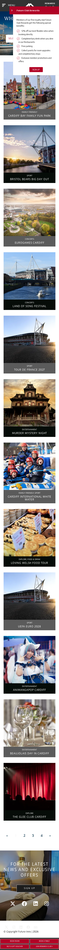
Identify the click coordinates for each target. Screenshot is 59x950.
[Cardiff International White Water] (29, 466)
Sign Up (29, 888)
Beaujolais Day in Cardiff (29, 753)
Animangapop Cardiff (29, 690)
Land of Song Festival (29, 306)
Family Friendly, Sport (29, 493)
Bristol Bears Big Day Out (29, 179)
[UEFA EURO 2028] (29, 596)
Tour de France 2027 (29, 370)
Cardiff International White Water (29, 498)
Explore (29, 813)
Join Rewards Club (43, 946)
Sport (29, 176)
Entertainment (29, 430)
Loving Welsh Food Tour (29, 563)
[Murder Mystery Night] (29, 403)
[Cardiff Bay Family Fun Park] (29, 85)
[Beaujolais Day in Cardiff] (29, 723)
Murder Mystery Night (29, 433)
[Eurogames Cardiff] (29, 212)
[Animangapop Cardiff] (29, 659)
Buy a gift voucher (15, 946)
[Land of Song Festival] (29, 276)
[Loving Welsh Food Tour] (29, 532)
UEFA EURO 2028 (29, 626)
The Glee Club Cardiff (29, 817)
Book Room (14, 941)
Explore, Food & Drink (29, 559)
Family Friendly (29, 112)
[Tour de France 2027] (29, 339)
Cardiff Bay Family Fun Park (29, 116)
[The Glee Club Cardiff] (29, 786)
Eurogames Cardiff (29, 243)
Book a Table (44, 941)
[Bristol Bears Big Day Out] (29, 149)
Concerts (29, 239)
